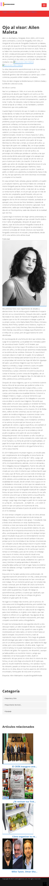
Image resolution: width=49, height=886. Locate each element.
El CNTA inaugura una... (24, 766)
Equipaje (12, 12)
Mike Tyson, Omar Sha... (24, 871)
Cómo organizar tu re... (24, 836)
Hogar (4, 12)
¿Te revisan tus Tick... (24, 801)
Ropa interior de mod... (13, 705)
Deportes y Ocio (11, 698)
